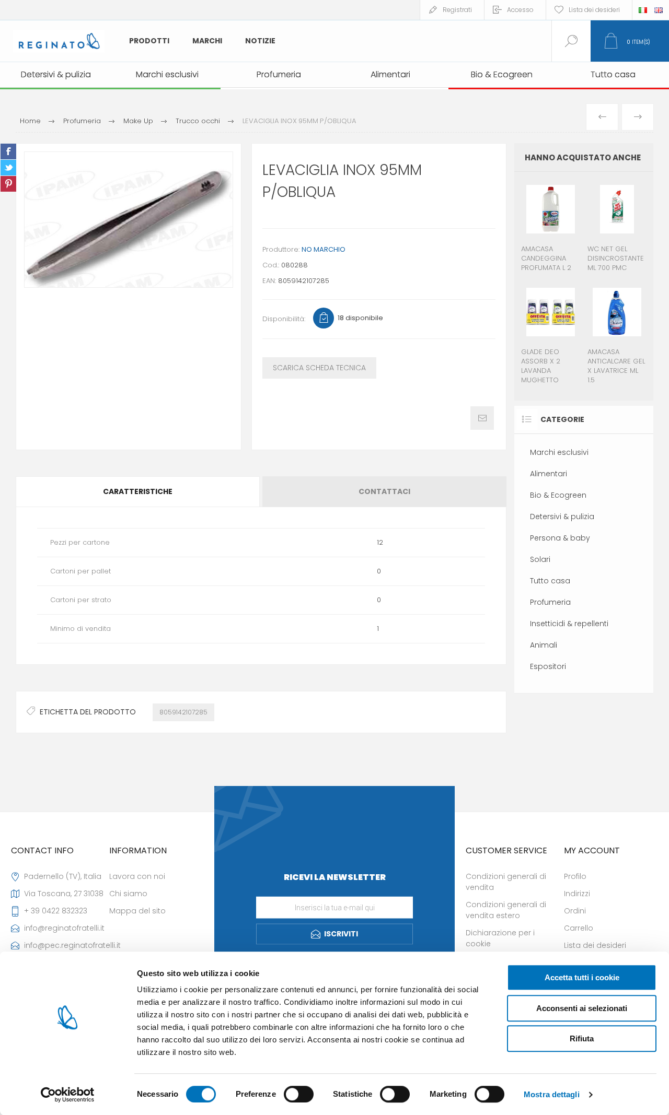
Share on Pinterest (8, 184)
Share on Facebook (8, 151)
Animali (543, 645)
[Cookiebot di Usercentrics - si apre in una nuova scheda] (67, 1094)
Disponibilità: (283, 319)
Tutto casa (550, 581)
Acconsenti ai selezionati (581, 1008)
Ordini (575, 911)
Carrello (578, 928)
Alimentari (548, 473)
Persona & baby (560, 538)
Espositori (548, 666)
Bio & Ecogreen (558, 495)
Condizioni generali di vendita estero (506, 910)
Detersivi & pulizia (562, 516)
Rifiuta (582, 1038)
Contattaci (384, 491)
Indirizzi (577, 893)
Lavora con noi (137, 876)
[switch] (299, 1094)
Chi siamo (128, 893)
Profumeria (550, 602)
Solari (540, 559)
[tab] (138, 491)
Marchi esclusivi (559, 452)
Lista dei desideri (595, 945)
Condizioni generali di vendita (506, 882)
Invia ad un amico (482, 418)
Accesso (520, 9)
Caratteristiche (137, 491)
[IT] (643, 10)
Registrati (457, 9)
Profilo (575, 876)
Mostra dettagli (552, 1094)
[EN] (658, 10)
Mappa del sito (137, 911)
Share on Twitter (8, 167)
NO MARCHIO (323, 249)
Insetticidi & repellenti (569, 623)
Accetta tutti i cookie (582, 977)
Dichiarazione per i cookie (500, 938)
